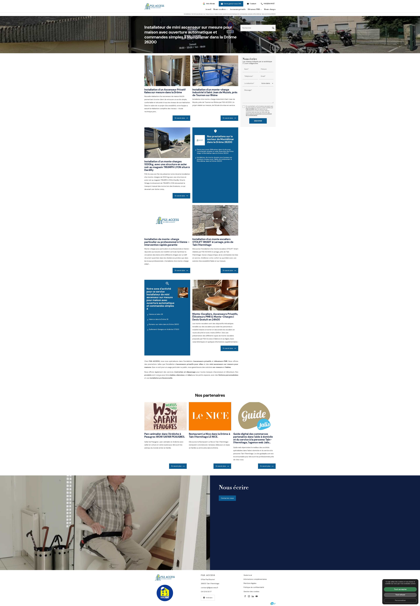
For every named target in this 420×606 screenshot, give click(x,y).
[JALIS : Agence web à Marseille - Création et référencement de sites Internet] (273, 603)
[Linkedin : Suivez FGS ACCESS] (252, 596)
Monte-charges (270, 9)
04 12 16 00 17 (269, 4)
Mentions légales (250, 583)
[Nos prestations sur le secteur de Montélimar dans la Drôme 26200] (200, 140)
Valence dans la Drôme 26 (158, 319)
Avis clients (210, 4)
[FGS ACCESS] (154, 6)
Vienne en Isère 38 (156, 314)
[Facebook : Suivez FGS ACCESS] (245, 596)
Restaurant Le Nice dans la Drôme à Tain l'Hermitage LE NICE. (209, 435)
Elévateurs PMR (254, 9)
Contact (253, 4)
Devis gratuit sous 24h (232, 4)
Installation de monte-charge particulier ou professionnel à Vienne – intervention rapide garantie (167, 242)
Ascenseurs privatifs (238, 9)
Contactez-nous (227, 498)
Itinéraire (209, 598)
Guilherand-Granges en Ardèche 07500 (164, 329)
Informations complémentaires (255, 579)
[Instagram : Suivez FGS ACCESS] (248, 596)
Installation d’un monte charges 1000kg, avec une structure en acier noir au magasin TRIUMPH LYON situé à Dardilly (167, 166)
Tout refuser (400, 595)
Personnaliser (400, 600)
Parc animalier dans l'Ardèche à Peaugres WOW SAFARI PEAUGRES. (164, 435)
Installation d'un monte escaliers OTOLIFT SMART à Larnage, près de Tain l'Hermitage (212, 242)
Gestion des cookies (251, 591)
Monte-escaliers (219, 9)
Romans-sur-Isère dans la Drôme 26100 (164, 324)
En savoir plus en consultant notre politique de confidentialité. (259, 113)
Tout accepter (400, 589)
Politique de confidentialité (254, 587)
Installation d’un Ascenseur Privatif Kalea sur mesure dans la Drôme (165, 91)
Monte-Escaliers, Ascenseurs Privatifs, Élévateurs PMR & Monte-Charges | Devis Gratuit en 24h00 (215, 316)
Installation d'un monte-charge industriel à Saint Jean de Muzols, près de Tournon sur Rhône (214, 92)
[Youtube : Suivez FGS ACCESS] (256, 596)
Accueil (208, 9)
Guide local (248, 575)
